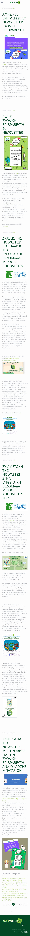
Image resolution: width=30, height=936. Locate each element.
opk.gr (22, 932)
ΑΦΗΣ (4, 64)
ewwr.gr (11, 521)
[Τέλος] (15, 907)
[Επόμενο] (26, 904)
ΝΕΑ (14, 8)
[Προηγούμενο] (7, 904)
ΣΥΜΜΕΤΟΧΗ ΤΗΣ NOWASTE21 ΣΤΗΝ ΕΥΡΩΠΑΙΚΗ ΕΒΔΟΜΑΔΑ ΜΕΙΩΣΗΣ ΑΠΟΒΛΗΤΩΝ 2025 (12, 482)
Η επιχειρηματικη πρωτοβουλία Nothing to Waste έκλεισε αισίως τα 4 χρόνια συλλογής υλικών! (14, 885)
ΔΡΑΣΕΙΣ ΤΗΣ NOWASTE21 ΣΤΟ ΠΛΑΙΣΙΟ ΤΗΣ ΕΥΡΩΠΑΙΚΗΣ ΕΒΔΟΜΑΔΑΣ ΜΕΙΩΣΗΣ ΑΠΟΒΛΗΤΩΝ (12, 252)
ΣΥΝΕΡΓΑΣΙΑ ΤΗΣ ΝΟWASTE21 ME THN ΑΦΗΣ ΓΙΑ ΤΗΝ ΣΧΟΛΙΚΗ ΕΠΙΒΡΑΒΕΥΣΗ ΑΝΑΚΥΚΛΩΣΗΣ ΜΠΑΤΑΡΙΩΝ (14, 755)
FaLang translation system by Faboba (7, 911)
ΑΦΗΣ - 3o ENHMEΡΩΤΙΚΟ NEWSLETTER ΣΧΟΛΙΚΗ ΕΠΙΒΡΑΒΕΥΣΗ (14, 22)
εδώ (20, 413)
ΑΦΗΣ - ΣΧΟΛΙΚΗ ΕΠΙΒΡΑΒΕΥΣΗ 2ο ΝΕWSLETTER (13, 124)
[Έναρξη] (4, 904)
